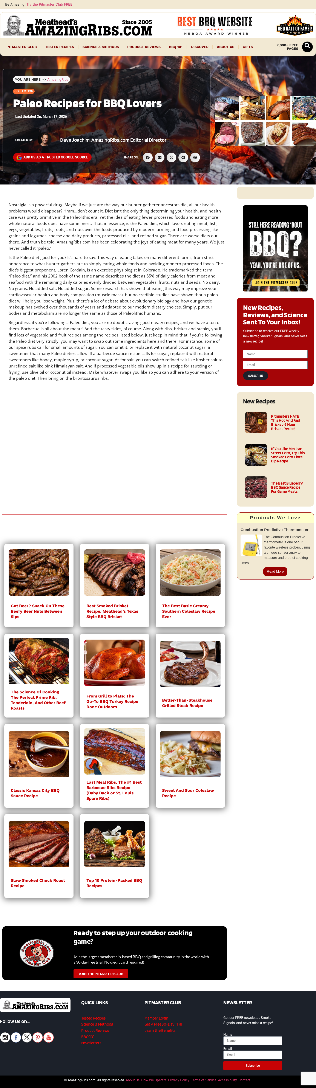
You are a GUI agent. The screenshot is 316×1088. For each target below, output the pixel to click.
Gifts (248, 47)
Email (227, 1049)
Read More (275, 571)
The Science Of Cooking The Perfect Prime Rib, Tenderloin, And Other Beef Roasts (38, 700)
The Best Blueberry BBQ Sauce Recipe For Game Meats (287, 487)
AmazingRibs (57, 79)
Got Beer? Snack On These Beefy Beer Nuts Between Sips (37, 611)
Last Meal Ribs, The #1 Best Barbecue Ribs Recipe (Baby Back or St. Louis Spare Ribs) (114, 790)
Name (227, 1034)
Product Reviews (144, 47)
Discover (200, 47)
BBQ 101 (176, 47)
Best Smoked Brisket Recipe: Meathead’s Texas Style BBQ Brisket (112, 611)
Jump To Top (275, 1082)
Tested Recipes (59, 47)
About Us (225, 47)
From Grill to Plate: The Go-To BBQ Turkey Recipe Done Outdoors (112, 701)
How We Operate (153, 1080)
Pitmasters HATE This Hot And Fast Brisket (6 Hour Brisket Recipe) (285, 422)
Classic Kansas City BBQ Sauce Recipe (35, 793)
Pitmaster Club (21, 47)
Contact (244, 1080)
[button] (307, 47)
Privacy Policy (178, 1080)
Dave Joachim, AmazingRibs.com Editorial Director (113, 140)
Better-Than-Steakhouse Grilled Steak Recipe (187, 703)
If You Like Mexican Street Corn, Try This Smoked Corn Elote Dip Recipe (288, 455)
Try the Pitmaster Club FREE (49, 4)
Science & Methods (101, 47)
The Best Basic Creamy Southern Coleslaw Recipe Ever (188, 611)
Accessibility (227, 1080)
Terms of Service (203, 1080)
